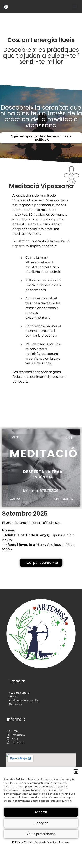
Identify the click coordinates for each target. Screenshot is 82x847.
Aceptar (41, 812)
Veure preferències (41, 834)
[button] (76, 772)
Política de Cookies (22, 842)
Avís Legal (64, 842)
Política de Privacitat (46, 842)
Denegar (41, 823)
